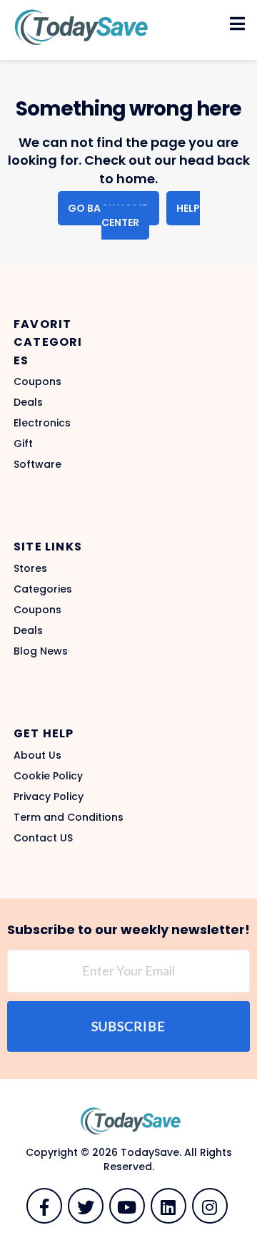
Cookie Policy (48, 776)
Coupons (37, 381)
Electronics (42, 423)
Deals (28, 402)
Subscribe (128, 1026)
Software (37, 464)
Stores (30, 568)
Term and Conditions (69, 817)
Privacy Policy (49, 796)
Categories (43, 589)
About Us (37, 755)
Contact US (43, 838)
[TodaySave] (78, 26)
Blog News (41, 651)
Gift (23, 443)
